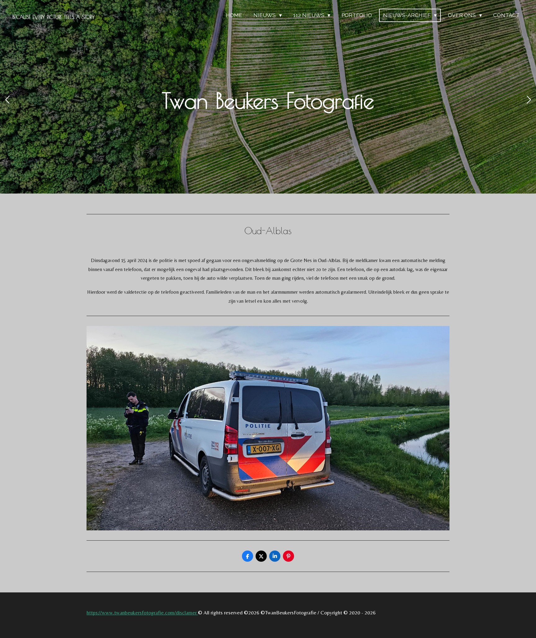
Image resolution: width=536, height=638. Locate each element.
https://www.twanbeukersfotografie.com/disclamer (142, 612)
